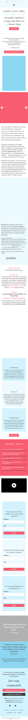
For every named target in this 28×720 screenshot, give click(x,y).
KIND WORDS (9, 712)
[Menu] (14, 5)
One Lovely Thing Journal (16, 285)
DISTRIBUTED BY (14, 298)
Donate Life (16, 231)
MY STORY (7, 710)
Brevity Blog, (22, 238)
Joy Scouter (20, 247)
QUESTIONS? (21, 710)
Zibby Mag (15, 238)
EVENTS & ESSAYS (13, 710)
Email (5, 526)
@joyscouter (10, 287)
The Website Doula (16, 718)
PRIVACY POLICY (23, 717)
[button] (14, 485)
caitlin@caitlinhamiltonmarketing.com (14, 702)
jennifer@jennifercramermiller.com (15, 698)
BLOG (15, 712)
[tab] (14, 449)
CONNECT (19, 712)
